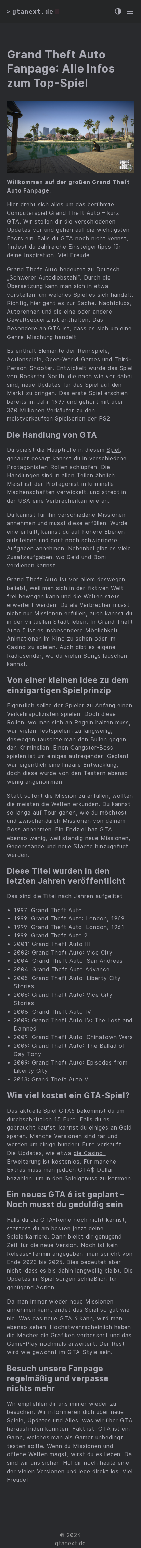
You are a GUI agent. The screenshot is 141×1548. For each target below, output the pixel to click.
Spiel (113, 450)
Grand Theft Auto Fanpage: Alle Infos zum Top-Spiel (61, 69)
